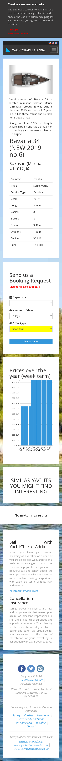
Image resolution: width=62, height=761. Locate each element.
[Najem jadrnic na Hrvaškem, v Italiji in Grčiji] (49, 42)
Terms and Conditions (31, 719)
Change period (31, 341)
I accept (13, 29)
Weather (41, 722)
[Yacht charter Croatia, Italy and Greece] (53, 42)
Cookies (28, 715)
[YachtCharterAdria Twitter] (31, 668)
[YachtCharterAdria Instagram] (40, 668)
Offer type (19, 323)
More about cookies (19, 33)
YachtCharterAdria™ (31, 680)
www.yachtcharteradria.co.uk (31, 748)
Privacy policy (24, 722)
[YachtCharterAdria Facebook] (22, 668)
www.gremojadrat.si (31, 741)
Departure (19, 297)
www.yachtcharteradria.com (31, 745)
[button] (12, 79)
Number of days (22, 310)
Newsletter (43, 715)
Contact (31, 726)
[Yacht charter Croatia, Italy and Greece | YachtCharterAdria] (25, 49)
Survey (16, 715)
